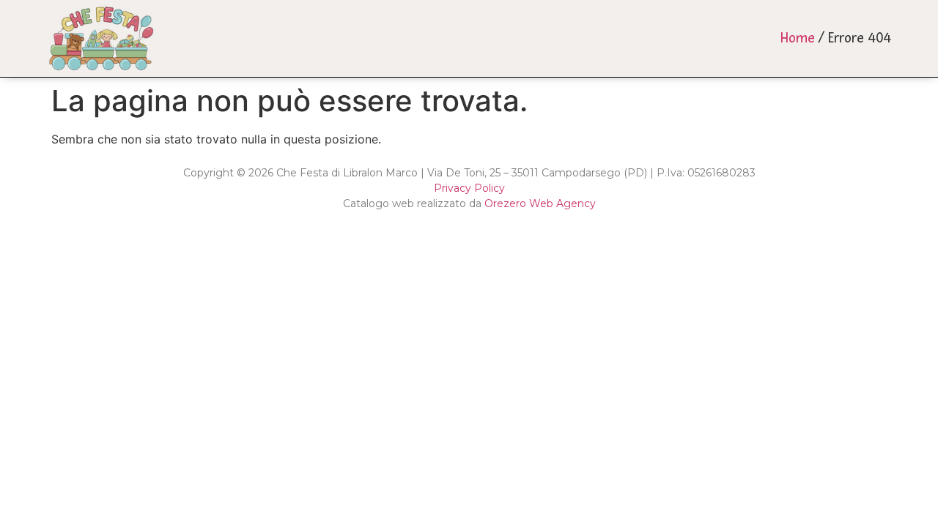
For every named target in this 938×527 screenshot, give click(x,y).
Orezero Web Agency (540, 203)
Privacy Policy (469, 188)
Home (797, 38)
